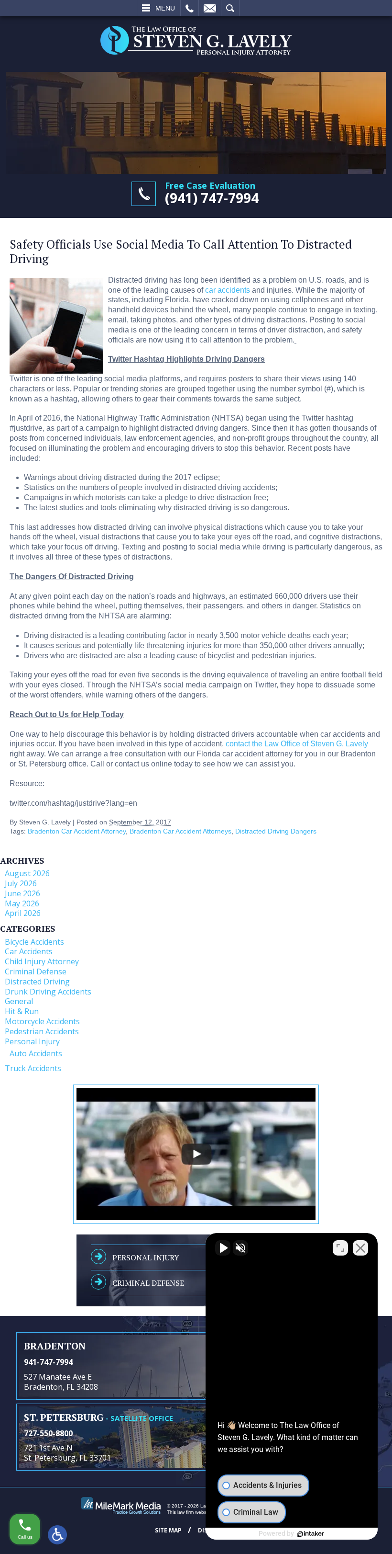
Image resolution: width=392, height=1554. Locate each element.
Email (210, 8)
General (19, 1001)
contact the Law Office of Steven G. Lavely (297, 744)
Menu (165, 8)
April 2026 (23, 913)
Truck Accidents (33, 1068)
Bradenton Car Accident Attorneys (180, 831)
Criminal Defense (35, 971)
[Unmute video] (222, 1248)
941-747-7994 (48, 1362)
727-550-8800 (48, 1433)
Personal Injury (32, 1041)
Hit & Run (22, 1011)
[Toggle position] (340, 1248)
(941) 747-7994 (212, 198)
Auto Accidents (36, 1053)
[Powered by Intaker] (310, 1534)
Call (189, 8)
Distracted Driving (37, 981)
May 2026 (22, 903)
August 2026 (27, 873)
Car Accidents (29, 951)
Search (230, 8)
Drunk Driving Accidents (48, 991)
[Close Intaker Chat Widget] (360, 1248)
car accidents (227, 290)
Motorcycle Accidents (42, 1021)
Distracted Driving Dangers (275, 831)
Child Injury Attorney (42, 961)
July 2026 (21, 883)
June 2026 (22, 893)
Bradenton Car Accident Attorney (77, 831)
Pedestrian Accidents (42, 1031)
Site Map (168, 1530)
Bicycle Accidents (34, 942)
